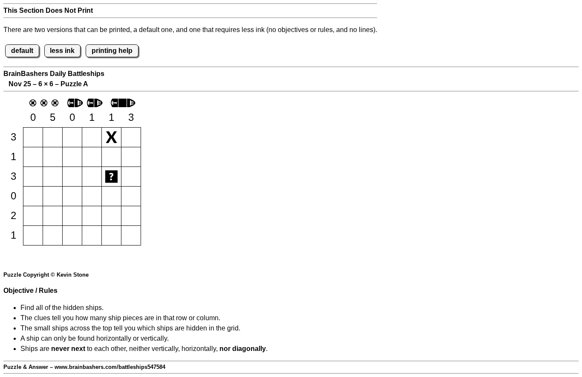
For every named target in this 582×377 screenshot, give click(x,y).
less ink (62, 50)
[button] (33, 137)
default (22, 50)
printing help (112, 50)
